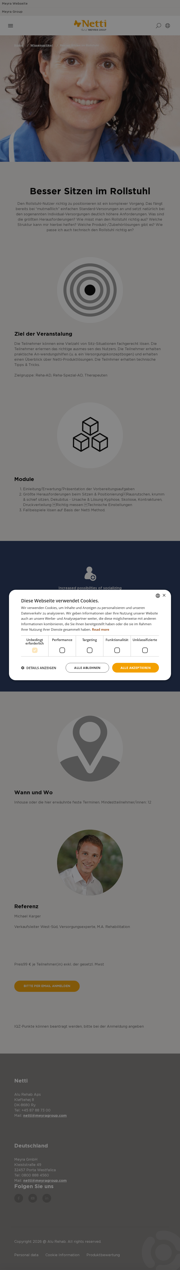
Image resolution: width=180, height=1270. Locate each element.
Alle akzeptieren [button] (136, 667)
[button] (38, 667)
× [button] (164, 595)
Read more (100, 629)
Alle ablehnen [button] (87, 667)
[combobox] (158, 595)
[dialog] (90, 635)
